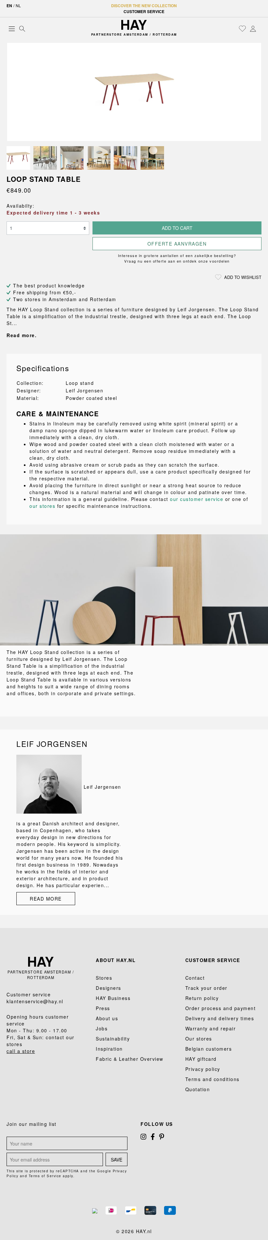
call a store (21, 1051)
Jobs (102, 1028)
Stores (104, 977)
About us (107, 1018)
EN (9, 6)
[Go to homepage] (134, 25)
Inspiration (109, 1048)
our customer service (196, 499)
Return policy (202, 998)
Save (116, 1159)
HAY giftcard (201, 1059)
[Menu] (12, 28)
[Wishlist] (242, 28)
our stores (42, 506)
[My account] (253, 28)
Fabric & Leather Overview (129, 1059)
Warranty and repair (210, 1028)
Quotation (197, 1089)
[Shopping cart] (259, 29)
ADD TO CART (177, 228)
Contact (195, 977)
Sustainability (113, 1038)
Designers (108, 988)
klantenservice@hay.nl (35, 1001)
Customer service (144, 11)
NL (18, 5)
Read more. (22, 335)
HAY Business (113, 998)
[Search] (22, 28)
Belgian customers (208, 1048)
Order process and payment (220, 1008)
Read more (46, 898)
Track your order (206, 988)
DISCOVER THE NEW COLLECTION (144, 6)
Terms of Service (45, 1176)
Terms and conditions (212, 1079)
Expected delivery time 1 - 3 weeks (53, 212)
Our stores (198, 1038)
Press (103, 1008)
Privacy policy (202, 1069)
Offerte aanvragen (177, 243)
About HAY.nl (116, 960)
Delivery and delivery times (219, 1018)
